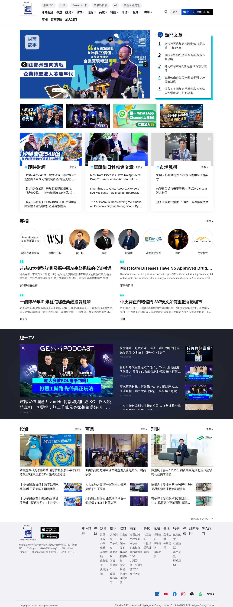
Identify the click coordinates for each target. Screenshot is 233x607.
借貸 (122, 565)
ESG (132, 556)
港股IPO (48, 5)
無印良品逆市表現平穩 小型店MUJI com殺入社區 (181, 190)
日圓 (63, 5)
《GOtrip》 (31, 548)
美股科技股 (100, 5)
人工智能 (147, 536)
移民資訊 (177, 554)
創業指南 (135, 547)
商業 (102, 12)
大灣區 (133, 560)
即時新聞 (177, 562)
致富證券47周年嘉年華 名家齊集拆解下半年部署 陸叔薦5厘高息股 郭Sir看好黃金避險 (50, 472)
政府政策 (177, 536)
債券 (102, 547)
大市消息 (114, 536)
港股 (102, 534)
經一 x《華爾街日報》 (199, 12)
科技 (113, 12)
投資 (68, 12)
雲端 (146, 552)
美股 (102, 539)
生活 (136, 12)
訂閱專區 (56, 19)
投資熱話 (104, 571)
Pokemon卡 (79, 5)
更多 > (73, 167)
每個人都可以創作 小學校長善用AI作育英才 (182, 177)
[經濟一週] (28, 9)
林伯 (178, 253)
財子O (79, 253)
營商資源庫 (136, 552)
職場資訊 (157, 545)
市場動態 (135, 534)
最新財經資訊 (132, 5)
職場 (124, 12)
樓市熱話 (114, 580)
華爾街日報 (55, 253)
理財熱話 (123, 580)
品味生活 (167, 536)
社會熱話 (177, 545)
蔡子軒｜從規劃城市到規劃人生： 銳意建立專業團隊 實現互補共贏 (170, 500)
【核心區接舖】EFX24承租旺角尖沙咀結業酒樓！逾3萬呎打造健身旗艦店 (50, 204)
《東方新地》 (67, 548)
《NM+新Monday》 (48, 548)
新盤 (112, 560)
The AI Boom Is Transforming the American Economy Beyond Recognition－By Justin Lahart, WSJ (116, 204)
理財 (91, 12)
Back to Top (200, 518)
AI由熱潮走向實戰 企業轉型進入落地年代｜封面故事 (115, 472)
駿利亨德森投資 (30, 253)
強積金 (123, 552)
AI (115, 5)
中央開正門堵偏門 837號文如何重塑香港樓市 (161, 301)
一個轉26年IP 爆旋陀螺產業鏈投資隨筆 (55, 301)
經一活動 (135, 573)
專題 (59, 12)
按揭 (112, 573)
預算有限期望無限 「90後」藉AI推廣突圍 (182, 202)
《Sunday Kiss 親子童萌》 (44, 552)
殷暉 (104, 253)
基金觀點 (104, 554)
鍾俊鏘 (129, 253)
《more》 (24, 552)
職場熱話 (157, 554)
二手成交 (114, 545)
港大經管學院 (153, 253)
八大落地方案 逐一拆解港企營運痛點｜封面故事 (105, 486)
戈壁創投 (203, 253)
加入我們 (71, 19)
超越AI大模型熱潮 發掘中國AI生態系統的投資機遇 (65, 268)
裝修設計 (114, 567)
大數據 (147, 543)
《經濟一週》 (66, 552)
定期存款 (123, 536)
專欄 (45, 19)
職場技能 (157, 536)
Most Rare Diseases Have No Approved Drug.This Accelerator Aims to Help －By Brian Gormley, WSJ (115, 177)
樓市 (79, 12)
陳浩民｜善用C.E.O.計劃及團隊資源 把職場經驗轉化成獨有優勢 (181, 472)
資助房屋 (114, 554)
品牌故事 (135, 539)
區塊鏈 (147, 547)
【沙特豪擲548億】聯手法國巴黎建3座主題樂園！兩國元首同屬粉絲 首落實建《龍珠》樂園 (50, 177)
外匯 (102, 543)
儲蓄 (122, 547)
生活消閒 (167, 545)
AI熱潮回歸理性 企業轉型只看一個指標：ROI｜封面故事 (105, 500)
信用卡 (123, 573)
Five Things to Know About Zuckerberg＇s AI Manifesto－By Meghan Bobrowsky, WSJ (116, 191)
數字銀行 (123, 558)
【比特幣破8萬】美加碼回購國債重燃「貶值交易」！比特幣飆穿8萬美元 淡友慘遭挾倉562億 (49, 191)
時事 (147, 12)
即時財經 (47, 12)
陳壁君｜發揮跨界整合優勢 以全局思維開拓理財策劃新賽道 (171, 486)
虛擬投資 (104, 562)
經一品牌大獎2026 (136, 567)
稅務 (122, 569)
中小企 (133, 543)
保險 (122, 543)
